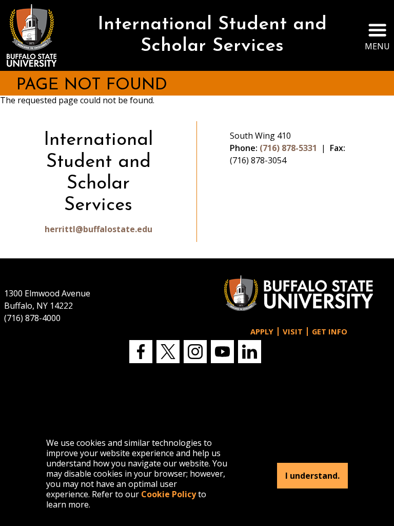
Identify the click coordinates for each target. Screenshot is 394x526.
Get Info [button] (329, 331)
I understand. (312, 475)
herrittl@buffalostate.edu (98, 229)
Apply (261, 331)
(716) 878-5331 (288, 148)
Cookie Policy (168, 494)
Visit (293, 331)
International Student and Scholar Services (212, 35)
